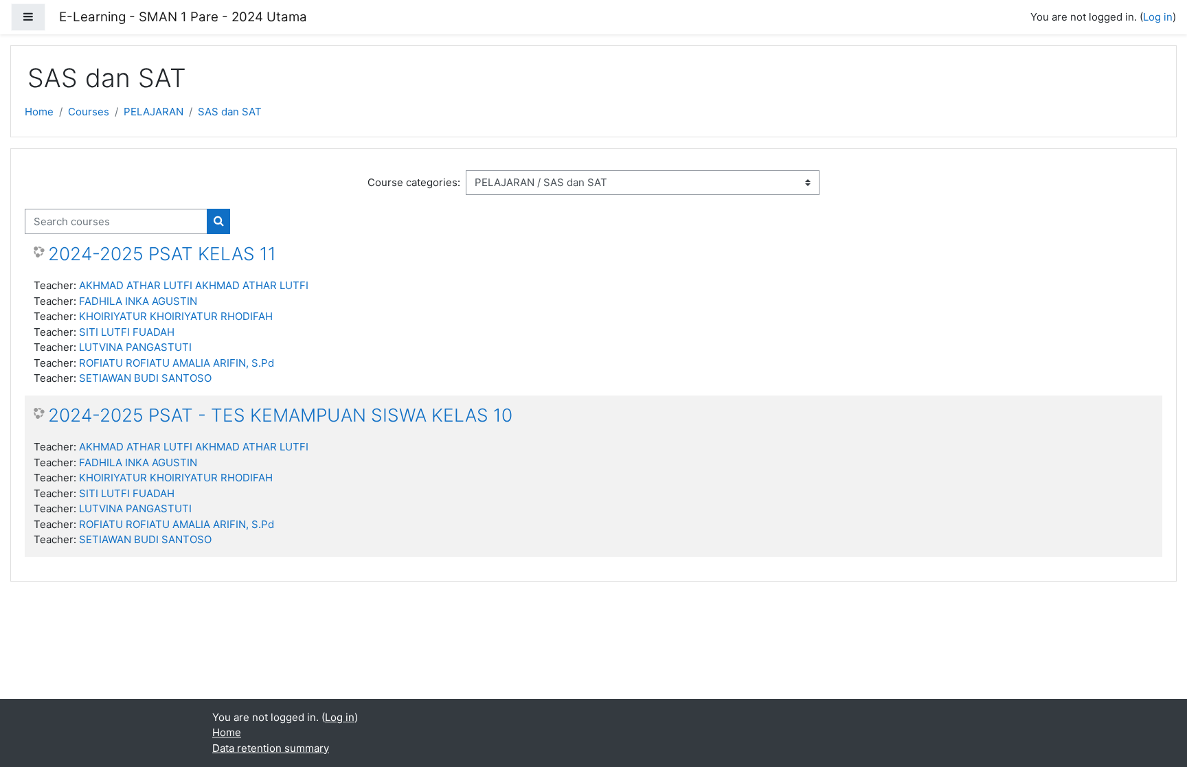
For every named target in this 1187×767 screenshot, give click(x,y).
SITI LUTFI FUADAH (126, 332)
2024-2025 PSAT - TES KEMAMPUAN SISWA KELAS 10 (280, 415)
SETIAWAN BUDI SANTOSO (145, 378)
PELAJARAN (153, 111)
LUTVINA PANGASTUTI (135, 347)
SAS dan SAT (230, 111)
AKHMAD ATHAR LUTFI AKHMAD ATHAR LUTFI (193, 285)
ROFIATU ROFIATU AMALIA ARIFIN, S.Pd (176, 362)
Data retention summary (270, 748)
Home (39, 111)
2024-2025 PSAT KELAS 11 (162, 253)
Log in (1158, 16)
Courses (88, 111)
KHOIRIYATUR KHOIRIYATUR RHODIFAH (176, 316)
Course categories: (414, 182)
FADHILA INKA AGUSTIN (138, 301)
